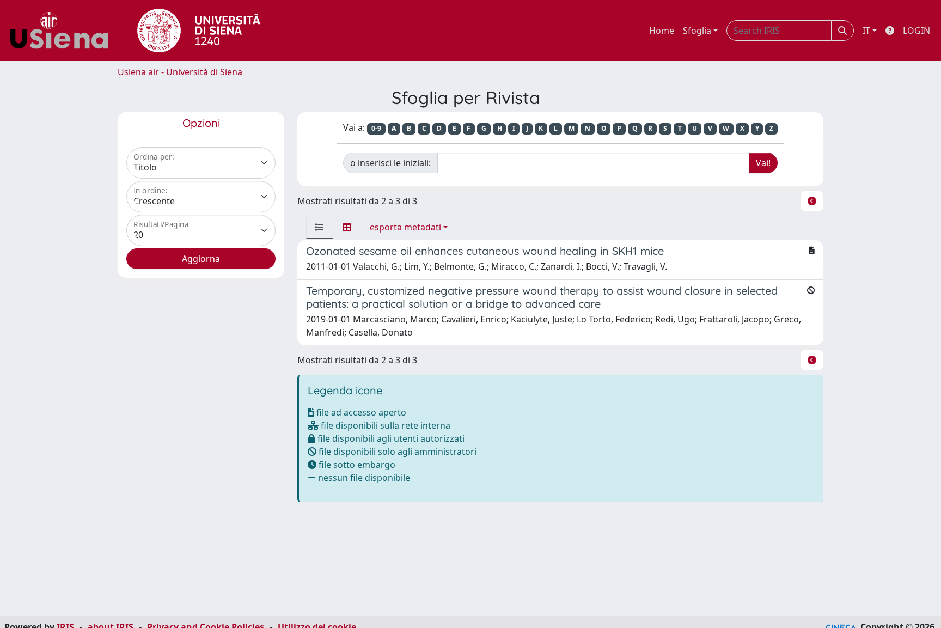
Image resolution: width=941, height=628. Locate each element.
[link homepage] (63, 30)
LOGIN (916, 30)
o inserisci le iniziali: (390, 163)
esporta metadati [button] (405, 227)
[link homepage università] (199, 30)
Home (661, 30)
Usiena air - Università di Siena (180, 72)
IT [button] (866, 30)
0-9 (376, 128)
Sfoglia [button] (697, 30)
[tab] (319, 227)
